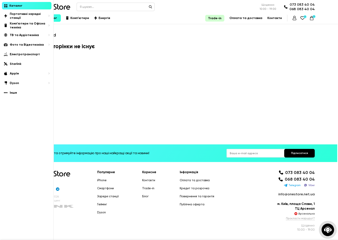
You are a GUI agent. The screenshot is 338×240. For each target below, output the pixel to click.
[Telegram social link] (57, 189)
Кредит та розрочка (194, 188)
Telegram (295, 185)
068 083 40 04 (302, 9)
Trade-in (148, 188)
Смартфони (105, 188)
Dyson (101, 212)
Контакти (148, 180)
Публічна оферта (192, 204)
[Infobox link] (296, 173)
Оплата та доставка (195, 180)
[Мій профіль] (294, 18)
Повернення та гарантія (197, 196)
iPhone (102, 180)
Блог (145, 196)
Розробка (41, 206)
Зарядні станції (108, 196)
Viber (311, 185)
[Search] (150, 7)
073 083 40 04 (302, 4)
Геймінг (102, 204)
